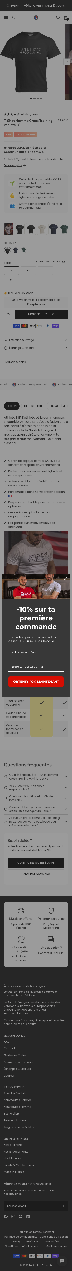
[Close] (65, 578)
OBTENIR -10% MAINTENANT (36, 682)
